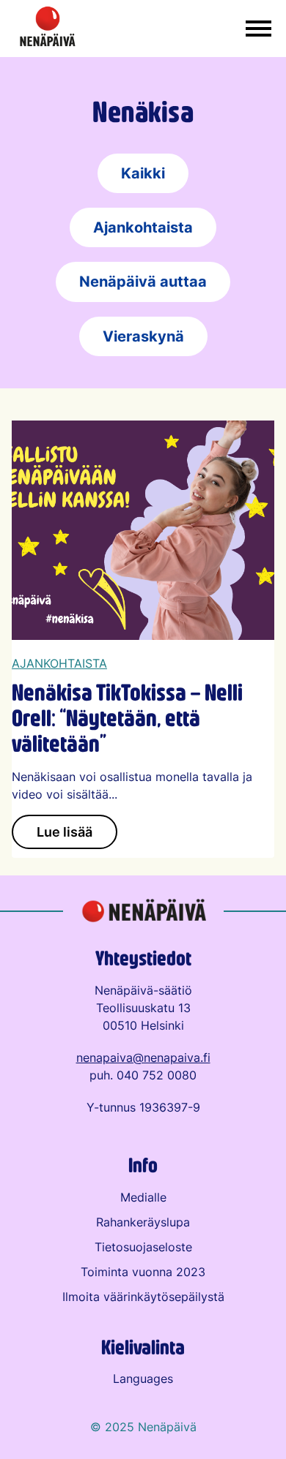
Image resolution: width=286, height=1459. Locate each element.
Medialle (143, 1197)
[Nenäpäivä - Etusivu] (48, 28)
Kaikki (143, 173)
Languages (143, 1378)
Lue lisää (64, 832)
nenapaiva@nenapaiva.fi (143, 1057)
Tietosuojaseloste (143, 1247)
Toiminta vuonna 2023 (143, 1271)
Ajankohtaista (143, 227)
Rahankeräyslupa (143, 1222)
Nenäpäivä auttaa (143, 281)
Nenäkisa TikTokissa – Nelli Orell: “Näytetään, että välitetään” (127, 717)
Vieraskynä (143, 336)
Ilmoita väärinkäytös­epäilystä (143, 1296)
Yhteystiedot (143, 958)
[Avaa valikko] (258, 29)
